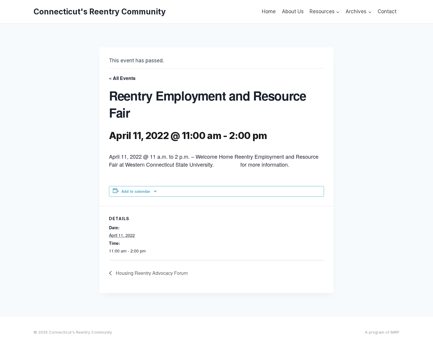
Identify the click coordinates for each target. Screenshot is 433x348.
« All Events (122, 78)
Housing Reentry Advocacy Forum (151, 273)
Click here (227, 164)
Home (269, 11)
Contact (387, 11)
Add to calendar (135, 191)
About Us (293, 11)
